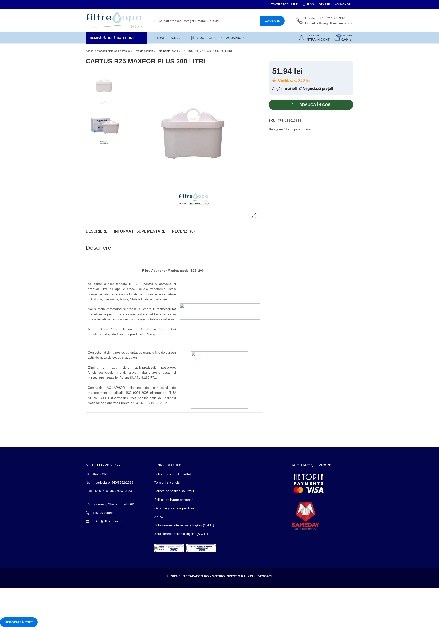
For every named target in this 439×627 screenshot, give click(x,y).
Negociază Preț (19, 622)
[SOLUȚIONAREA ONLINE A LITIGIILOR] (201, 548)
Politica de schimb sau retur (174, 491)
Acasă (90, 51)
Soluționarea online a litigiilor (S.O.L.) (181, 534)
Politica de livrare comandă (173, 499)
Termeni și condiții (167, 482)
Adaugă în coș (314, 105)
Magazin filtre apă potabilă (113, 51)
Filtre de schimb (143, 51)
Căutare (272, 21)
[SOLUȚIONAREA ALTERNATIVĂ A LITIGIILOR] (169, 548)
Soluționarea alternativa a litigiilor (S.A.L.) (184, 525)
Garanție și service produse (174, 508)
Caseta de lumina (254, 215)
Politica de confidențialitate (173, 474)
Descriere (97, 231)
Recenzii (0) (183, 231)
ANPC (158, 517)
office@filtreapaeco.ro (108, 521)
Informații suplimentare (140, 231)
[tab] (97, 231)
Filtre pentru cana (167, 51)
